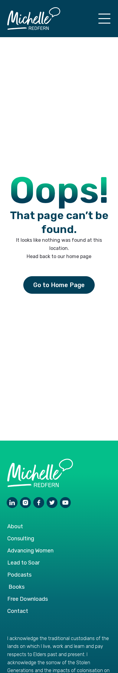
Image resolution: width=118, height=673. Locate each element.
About (15, 526)
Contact (17, 611)
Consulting (20, 538)
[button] (104, 19)
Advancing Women (30, 551)
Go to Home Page (59, 285)
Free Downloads (27, 599)
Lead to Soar (23, 563)
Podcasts (19, 575)
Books (16, 587)
